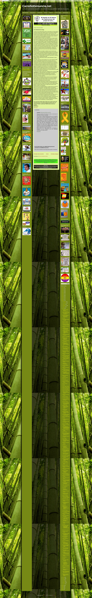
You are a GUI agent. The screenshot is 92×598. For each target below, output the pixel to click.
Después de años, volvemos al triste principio (66, 412)
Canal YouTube (65, 12)
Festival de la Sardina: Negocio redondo (66, 358)
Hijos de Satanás (65, 346)
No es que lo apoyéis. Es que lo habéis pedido (66, 545)
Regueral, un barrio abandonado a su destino (66, 575)
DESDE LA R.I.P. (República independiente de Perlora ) (66, 507)
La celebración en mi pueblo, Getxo (66, 518)
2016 (62, 292)
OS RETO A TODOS (26, 69)
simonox (44, 595)
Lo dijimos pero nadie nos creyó (66, 421)
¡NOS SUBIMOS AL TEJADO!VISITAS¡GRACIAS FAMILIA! (66, 427)
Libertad (64, 417)
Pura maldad (64, 438)
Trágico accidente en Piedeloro (66, 569)
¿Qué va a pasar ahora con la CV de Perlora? (66, 392)
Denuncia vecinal (65, 321)
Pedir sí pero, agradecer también (66, 550)
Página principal (25, 12)
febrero (64, 582)
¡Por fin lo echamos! (66, 540)
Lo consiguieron (65, 486)
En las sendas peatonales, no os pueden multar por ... (66, 373)
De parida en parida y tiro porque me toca (66, 324)
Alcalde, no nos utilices (66, 336)
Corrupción (64, 487)
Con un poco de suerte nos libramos (66, 512)
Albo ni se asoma (65, 495)
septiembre (64, 305)
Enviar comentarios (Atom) (43, 156)
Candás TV (51, 12)
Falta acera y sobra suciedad (65, 560)
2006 (62, 589)
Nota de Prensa (65, 383)
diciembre (64, 301)
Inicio (47, 154)
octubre (64, 304)
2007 (62, 588)
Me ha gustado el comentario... (65, 537)
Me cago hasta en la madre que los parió (66, 370)
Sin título (64, 318)
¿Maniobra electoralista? (65, 489)
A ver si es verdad (65, 423)
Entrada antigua (54, 154)
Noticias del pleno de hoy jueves (66, 341)
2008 (62, 586)
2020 (62, 287)
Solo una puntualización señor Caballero (65, 543)
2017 (62, 291)
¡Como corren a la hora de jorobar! (65, 548)
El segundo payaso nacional (65, 457)
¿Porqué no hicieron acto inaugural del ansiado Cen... (66, 403)
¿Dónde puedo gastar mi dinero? (66, 335)
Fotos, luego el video (66, 386)
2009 (62, 585)
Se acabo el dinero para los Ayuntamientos (65, 310)
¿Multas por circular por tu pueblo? (66, 453)
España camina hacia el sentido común (66, 356)
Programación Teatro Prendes (66, 352)
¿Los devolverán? (65, 380)
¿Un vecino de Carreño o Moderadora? (65, 447)
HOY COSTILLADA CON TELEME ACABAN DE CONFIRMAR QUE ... (66, 527)
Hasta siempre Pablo (66, 565)
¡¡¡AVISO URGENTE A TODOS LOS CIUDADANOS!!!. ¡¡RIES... (66, 331)
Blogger (54, 595)
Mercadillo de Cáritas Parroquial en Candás (66, 503)
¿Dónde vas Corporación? (65, 363)
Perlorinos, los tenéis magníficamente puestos (66, 459)
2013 (62, 296)
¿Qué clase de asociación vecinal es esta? (66, 440)
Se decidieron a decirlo (66, 455)
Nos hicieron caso (65, 498)
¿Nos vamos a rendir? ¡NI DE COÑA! (66, 348)
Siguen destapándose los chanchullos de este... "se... (66, 572)
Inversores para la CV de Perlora (66, 399)
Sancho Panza (65, 431)
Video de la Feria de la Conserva (66, 469)
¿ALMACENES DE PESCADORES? (65, 329)
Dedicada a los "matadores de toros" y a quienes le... (66, 344)
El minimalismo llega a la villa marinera (66, 415)
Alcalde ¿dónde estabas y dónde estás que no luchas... (65, 406)
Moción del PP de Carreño (65, 376)
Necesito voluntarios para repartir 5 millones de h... (66, 316)
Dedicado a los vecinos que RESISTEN (65, 338)
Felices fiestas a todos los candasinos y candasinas (66, 313)
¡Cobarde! (64, 444)
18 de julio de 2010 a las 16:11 (45, 112)
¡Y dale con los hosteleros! (65, 410)
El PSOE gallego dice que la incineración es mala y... (66, 451)
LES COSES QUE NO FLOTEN (66, 320)
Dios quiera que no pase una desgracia (66, 474)
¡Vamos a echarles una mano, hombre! (66, 497)
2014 (62, 295)
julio (63, 308)
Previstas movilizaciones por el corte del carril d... (66, 553)
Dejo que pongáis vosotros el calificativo (65, 471)
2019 (62, 288)
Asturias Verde (39, 12)
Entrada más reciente (39, 154)
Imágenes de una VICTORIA (65, 520)
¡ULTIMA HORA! (65, 461)
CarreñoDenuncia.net (36, 6)
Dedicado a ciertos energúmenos (65, 493)
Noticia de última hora (66, 387)
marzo (64, 581)
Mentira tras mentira (66, 448)
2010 (62, 300)
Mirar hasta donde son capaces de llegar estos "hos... (66, 434)
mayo (63, 578)
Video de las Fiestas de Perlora (66, 516)
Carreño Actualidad (58, 12)
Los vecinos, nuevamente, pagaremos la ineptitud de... (65, 563)
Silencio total (64, 359)
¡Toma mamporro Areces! (65, 539)
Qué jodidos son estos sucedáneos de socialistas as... (66, 534)
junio (63, 577)
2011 (62, 299)
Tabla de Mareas (32, 12)
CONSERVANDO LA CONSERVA (66, 483)
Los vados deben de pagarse (66, 419)
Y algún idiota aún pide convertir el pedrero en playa (66, 480)
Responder (39, 131)
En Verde (45, 12)
